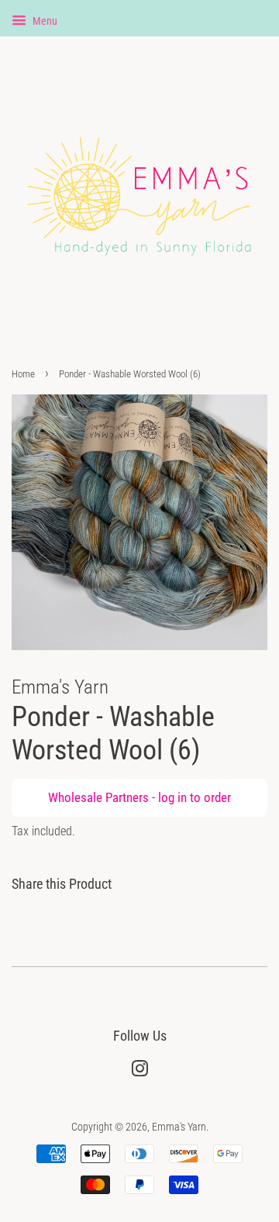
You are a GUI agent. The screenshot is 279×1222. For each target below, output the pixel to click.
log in (172, 797)
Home (23, 374)
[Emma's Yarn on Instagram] (139, 1072)
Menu (43, 21)
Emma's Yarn (179, 1127)
